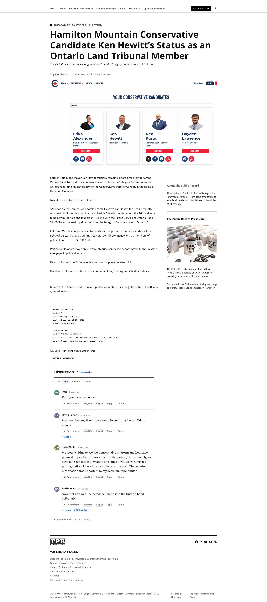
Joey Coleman (60, 74)
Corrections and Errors (62, 571)
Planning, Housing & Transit (109, 8)
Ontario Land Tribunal (84, 350)
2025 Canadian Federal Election (78, 25)
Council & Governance (79, 8)
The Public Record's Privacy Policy (202, 595)
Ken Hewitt (68, 350)
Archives (54, 575)
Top (66, 381)
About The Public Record (183, 185)
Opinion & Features (153, 8)
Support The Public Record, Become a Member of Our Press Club (84, 558)
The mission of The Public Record (184, 193)
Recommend (71, 403)
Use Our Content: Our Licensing (66, 580)
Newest (76, 381)
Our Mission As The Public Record (67, 563)
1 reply (67, 437)
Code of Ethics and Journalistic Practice (70, 567)
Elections (133, 8)
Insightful (88, 403)
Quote (121, 403)
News (60, 8)
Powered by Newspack (176, 595)
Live (52, 8)
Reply (109, 403)
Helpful (99, 403)
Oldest (87, 381)
